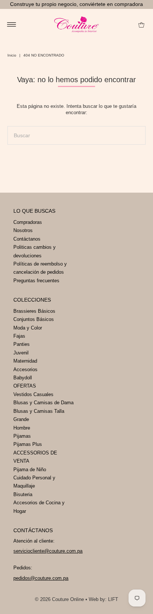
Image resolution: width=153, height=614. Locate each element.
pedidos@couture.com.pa (40, 578)
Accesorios (25, 369)
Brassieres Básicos (34, 311)
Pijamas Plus (27, 444)
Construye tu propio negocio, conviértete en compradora (76, 4)
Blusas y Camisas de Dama (43, 402)
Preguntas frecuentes (36, 280)
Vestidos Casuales (33, 394)
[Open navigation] (11, 24)
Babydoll (22, 377)
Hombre (21, 428)
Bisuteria (22, 494)
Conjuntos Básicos (33, 319)
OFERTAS (24, 386)
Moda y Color (27, 328)
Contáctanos (26, 239)
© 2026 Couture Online (59, 599)
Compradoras (27, 222)
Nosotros (23, 230)
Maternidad (25, 361)
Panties (21, 344)
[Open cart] (141, 24)
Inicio (11, 55)
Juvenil (21, 353)
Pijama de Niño (29, 469)
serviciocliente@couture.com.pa (47, 551)
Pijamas (22, 436)
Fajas (19, 336)
